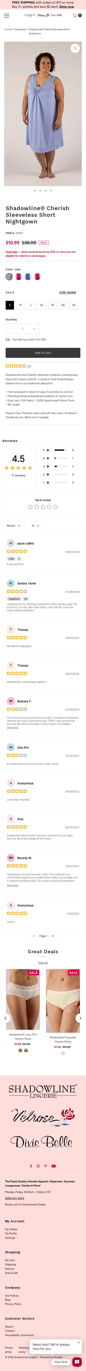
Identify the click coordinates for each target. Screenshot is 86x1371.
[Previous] (5, 1018)
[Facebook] (31, 1166)
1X (52, 305)
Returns (9, 1268)
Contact (10, 1330)
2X (63, 305)
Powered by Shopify (51, 1357)
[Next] (80, 1018)
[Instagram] (38, 1166)
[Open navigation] (6, 15)
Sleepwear (20, 29)
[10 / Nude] (20, 1050)
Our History (12, 1295)
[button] (59, 450)
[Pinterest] (45, 1166)
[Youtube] (54, 1166)
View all (43, 962)
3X (73, 305)
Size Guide (11, 1272)
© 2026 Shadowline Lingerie (21, 1357)
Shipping (10, 1264)
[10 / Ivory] (26, 1050)
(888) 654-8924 (14, 1198)
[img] (16, 366)
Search (9, 1326)
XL (41, 305)
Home (8, 29)
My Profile (11, 1233)
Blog (7, 1299)
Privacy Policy (13, 1303)
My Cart (10, 1260)
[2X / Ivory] (63, 1053)
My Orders (11, 1229)
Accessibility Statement (19, 1335)
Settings (10, 1237)
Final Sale (11, 251)
